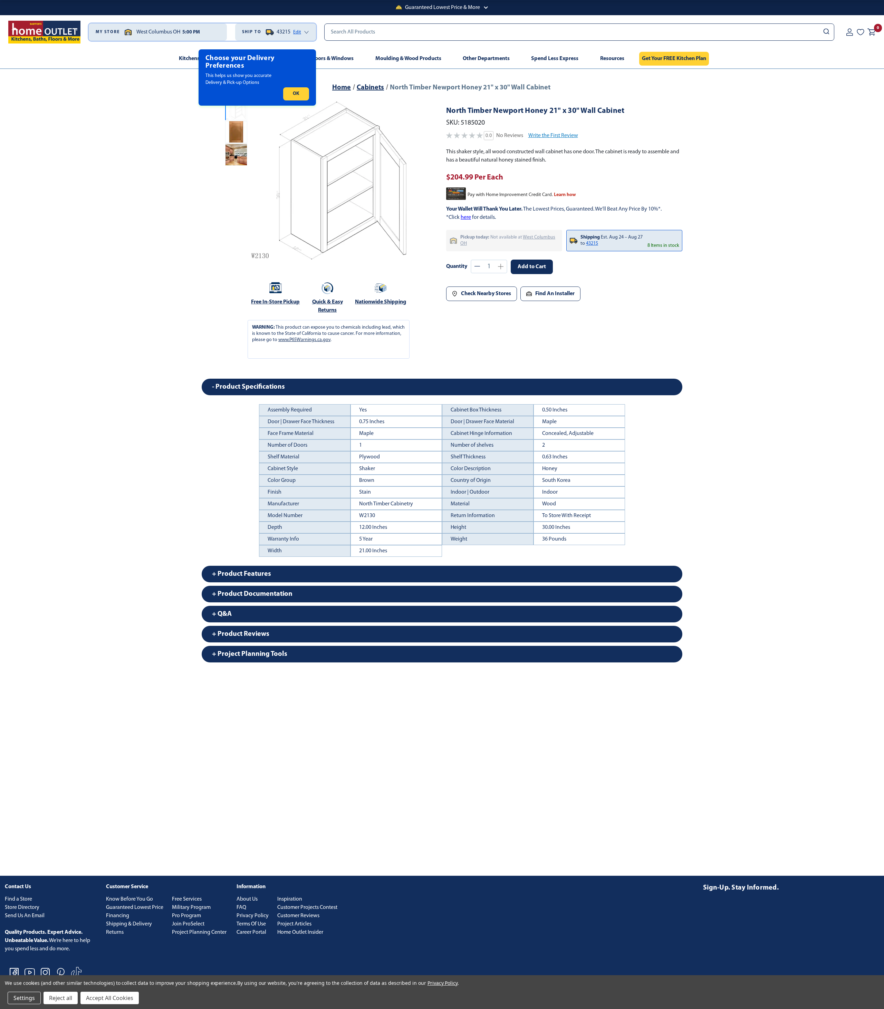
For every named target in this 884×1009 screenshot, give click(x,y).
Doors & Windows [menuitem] (332, 58)
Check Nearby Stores (486, 294)
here (466, 217)
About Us (247, 899)
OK (296, 93)
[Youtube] (29, 972)
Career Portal (251, 932)
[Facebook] (14, 972)
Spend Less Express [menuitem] (554, 58)
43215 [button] (592, 243)
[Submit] (826, 32)
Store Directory (22, 907)
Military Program (191, 907)
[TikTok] (76, 972)
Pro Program (186, 916)
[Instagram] (45, 972)
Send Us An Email (25, 916)
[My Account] (849, 32)
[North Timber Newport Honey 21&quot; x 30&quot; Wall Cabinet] (331, 180)
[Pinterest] (60, 972)
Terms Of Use (251, 924)
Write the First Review (553, 135)
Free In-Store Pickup (275, 302)
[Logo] (44, 32)
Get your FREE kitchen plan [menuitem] (674, 58)
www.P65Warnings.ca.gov (304, 339)
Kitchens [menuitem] (189, 58)
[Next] (403, 180)
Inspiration (289, 899)
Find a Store (18, 899)
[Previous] (258, 180)
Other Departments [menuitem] (486, 58)
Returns (115, 932)
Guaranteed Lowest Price (134, 907)
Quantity (456, 266)
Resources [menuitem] (612, 58)
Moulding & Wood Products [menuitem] (408, 58)
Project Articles (294, 924)
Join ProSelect (188, 924)
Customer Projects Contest (307, 907)
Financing (117, 916)
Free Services (187, 899)
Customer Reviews (298, 916)
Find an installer (555, 294)
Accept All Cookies (109, 998)
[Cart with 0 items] (871, 32)
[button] (442, 7)
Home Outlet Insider (300, 932)
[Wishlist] (860, 32)
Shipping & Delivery (129, 924)
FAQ (241, 907)
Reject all (60, 998)
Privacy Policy (253, 916)
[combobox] (579, 32)
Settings (24, 998)
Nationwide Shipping (380, 302)
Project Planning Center (199, 932)
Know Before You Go (129, 899)
